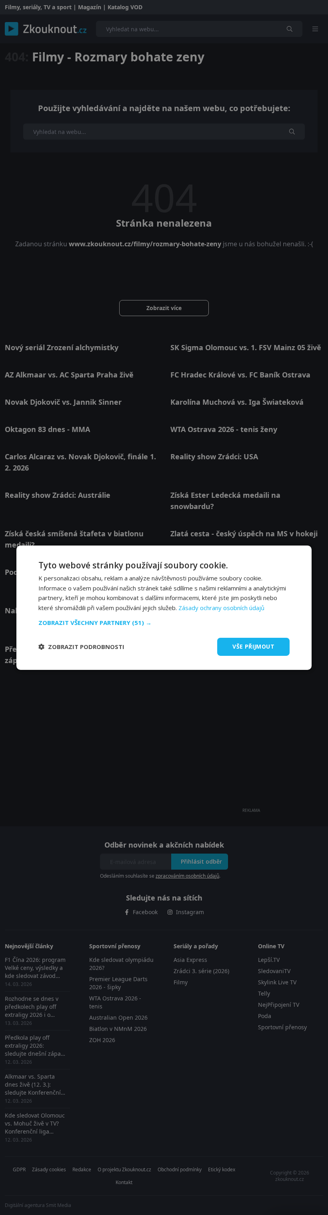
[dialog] (164, 607)
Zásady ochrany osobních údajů (221, 608)
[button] (164, 622)
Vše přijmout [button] (253, 646)
